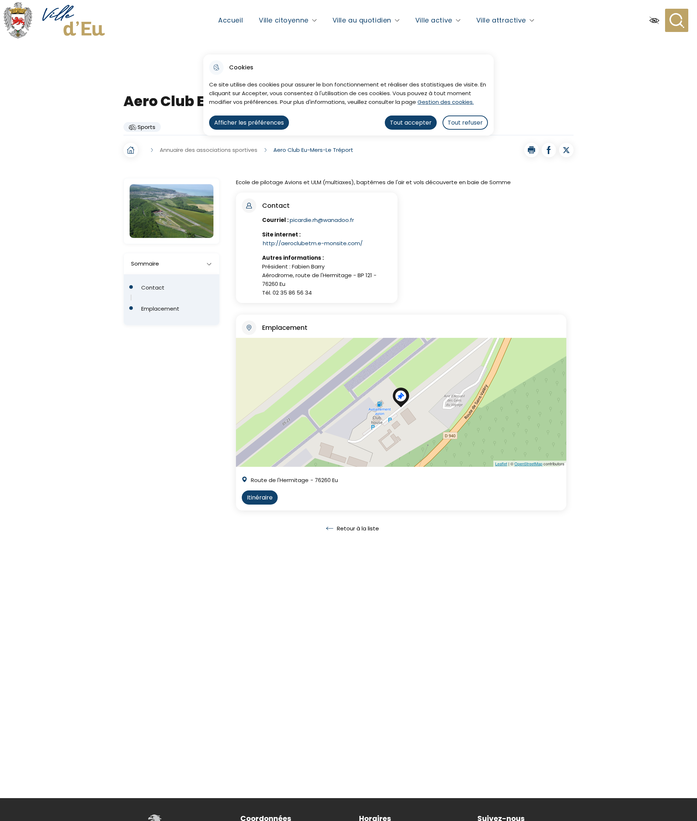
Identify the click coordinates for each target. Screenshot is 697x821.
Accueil (230, 20)
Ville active (433, 20)
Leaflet (501, 463)
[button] (531, 150)
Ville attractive (501, 20)
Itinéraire (260, 497)
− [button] (243, 358)
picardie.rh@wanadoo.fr (322, 220)
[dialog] (348, 95)
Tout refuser (465, 122)
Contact (152, 287)
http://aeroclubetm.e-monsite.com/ (313, 243)
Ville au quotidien (362, 20)
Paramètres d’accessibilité (654, 20)
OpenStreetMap (528, 463)
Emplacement (160, 309)
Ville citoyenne (284, 20)
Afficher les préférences (249, 122)
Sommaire (145, 263)
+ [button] (243, 347)
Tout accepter (411, 122)
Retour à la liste (352, 528)
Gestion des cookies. (445, 102)
